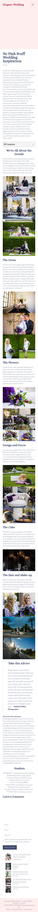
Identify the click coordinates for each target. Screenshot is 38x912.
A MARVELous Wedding (21, 887)
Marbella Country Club (23, 159)
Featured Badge (27, 901)
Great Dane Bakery (17, 532)
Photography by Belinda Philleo (13, 82)
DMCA (8, 909)
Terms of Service (17, 909)
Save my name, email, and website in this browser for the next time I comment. (18, 840)
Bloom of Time (28, 377)
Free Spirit (25, 780)
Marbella (6, 117)
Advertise (16, 903)
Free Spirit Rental (9, 450)
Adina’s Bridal (26, 775)
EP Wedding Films (25, 778)
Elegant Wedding (13, 4)
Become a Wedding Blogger (12, 901)
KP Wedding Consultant (19, 85)
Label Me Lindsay (29, 582)
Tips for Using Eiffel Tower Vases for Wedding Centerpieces (22, 856)
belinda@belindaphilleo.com (12, 761)
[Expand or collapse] (33, 144)
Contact (22, 903)
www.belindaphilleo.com (11, 756)
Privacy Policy (28, 909)
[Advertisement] (19, 28)
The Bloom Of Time (24, 792)
